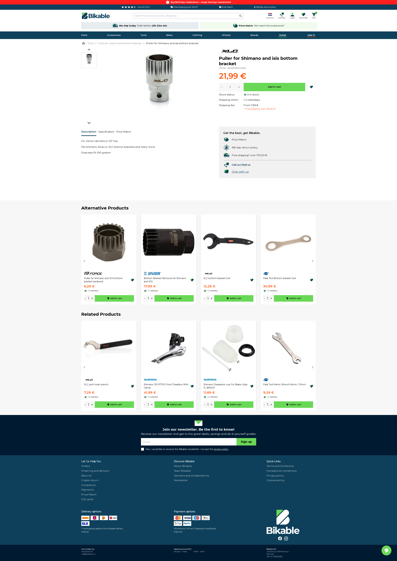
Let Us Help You (91, 461)
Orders (85, 466)
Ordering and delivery (95, 470)
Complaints (88, 485)
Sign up (246, 441)
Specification (106, 131)
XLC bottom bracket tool (216, 278)
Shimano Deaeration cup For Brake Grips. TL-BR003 (225, 386)
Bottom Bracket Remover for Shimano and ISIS (165, 280)
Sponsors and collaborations (191, 475)
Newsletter (181, 480)
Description (88, 131)
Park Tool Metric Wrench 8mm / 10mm (284, 384)
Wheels (226, 35)
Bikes (169, 35)
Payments (87, 489)
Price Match (123, 131)
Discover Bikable (184, 461)
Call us (236, 164)
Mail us (246, 164)
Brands (254, 35)
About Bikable (183, 466)
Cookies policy (275, 480)
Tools (144, 35)
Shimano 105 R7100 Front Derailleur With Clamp (166, 386)
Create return (89, 480)
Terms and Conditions (280, 466)
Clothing (197, 35)
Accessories (114, 35)
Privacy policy (275, 475)
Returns (86, 475)
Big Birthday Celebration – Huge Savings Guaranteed (201, 2)
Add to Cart (274, 86)
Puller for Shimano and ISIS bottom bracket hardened (103, 280)
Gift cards (87, 499)
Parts (84, 35)
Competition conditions (282, 470)
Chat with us (240, 171)
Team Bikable (182, 470)
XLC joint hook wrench (96, 384)
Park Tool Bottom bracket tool (279, 278)
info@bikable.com (88, 554)
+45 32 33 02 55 (87, 552)
